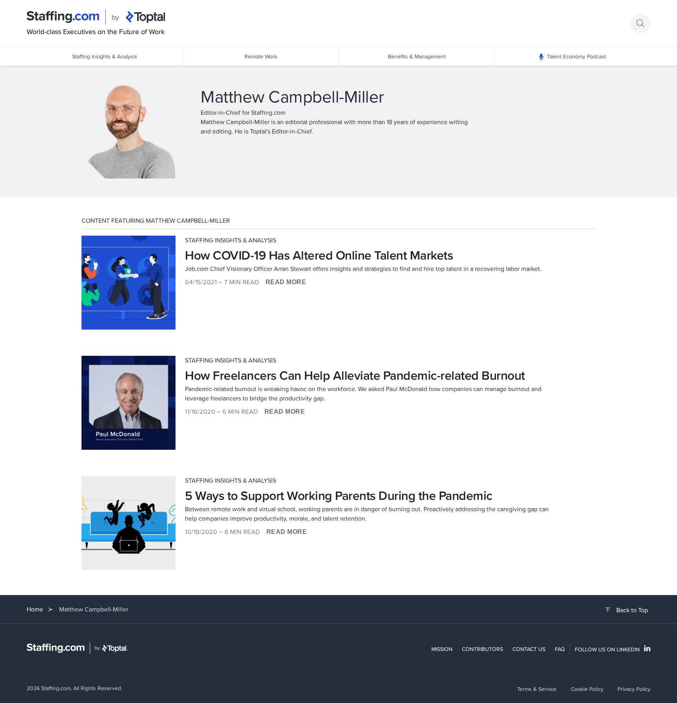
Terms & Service (536, 689)
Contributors (482, 649)
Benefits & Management (417, 56)
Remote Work (260, 56)
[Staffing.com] (63, 17)
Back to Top (632, 610)
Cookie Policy (587, 689)
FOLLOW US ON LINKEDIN (607, 649)
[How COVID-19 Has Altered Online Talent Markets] (128, 283)
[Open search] (640, 23)
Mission (442, 649)
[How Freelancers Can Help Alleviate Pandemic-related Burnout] (128, 403)
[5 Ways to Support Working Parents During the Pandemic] (128, 523)
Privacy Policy (633, 689)
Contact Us (528, 649)
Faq (560, 649)
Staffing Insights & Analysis (104, 56)
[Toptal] (146, 17)
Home (35, 609)
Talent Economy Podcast (576, 56)
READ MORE (286, 282)
